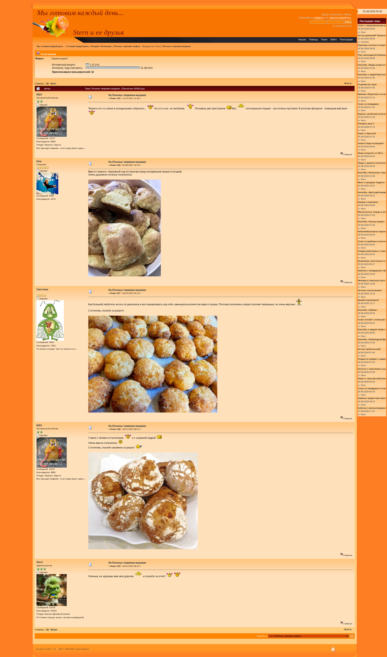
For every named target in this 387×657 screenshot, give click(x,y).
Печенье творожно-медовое (177, 46)
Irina (39, 161)
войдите (319, 17)
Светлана (42, 289)
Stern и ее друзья (98, 32)
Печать (348, 84)
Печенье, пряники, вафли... (128, 46)
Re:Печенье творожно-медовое (127, 95)
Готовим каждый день (78, 46)
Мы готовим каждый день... (80, 13)
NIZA (39, 94)
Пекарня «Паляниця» (101, 46)
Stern (157, 46)
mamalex (365, 42)
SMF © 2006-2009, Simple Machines (73, 649)
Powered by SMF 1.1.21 (46, 649)
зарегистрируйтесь (340, 17)
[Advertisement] (16, 69)
